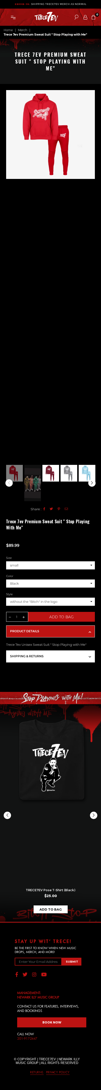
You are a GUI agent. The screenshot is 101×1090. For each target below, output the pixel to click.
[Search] (76, 17)
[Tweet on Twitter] (51, 509)
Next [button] (91, 277)
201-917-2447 (27, 1038)
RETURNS (37, 1072)
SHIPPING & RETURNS (27, 656)
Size (9, 558)
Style (9, 594)
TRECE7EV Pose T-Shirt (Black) (50, 890)
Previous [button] (9, 277)
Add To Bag (50, 909)
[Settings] (85, 17)
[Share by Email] (66, 509)
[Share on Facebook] (44, 509)
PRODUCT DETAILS (24, 631)
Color (9, 576)
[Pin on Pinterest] (59, 509)
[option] (50, 134)
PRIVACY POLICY (58, 1072)
